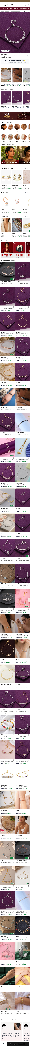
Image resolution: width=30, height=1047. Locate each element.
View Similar (6, 50)
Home (2, 11)
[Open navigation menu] (2, 5)
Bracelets (7, 11)
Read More (26, 1040)
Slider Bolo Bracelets (15, 11)
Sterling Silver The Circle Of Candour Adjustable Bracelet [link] (25, 11)
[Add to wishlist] (3, 1044)
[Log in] (28, 5)
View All (26, 66)
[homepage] (9, 4)
